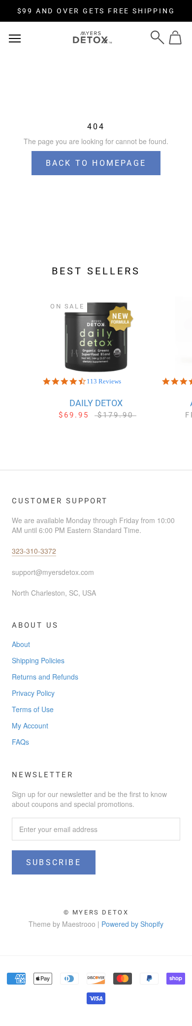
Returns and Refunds (45, 677)
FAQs (20, 742)
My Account (30, 725)
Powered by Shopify (132, 924)
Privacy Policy (33, 693)
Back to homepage (96, 163)
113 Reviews (104, 381)
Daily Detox (96, 403)
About (21, 644)
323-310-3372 (34, 551)
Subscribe (53, 862)
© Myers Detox (96, 912)
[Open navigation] (15, 37)
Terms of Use (33, 709)
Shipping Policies (38, 660)
